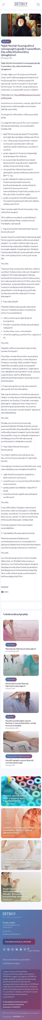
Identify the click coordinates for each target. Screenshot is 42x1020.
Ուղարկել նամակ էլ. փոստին (18, 942)
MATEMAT (17, 1017)
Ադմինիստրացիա (11, 963)
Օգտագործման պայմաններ (16, 959)
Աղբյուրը (4, 587)
